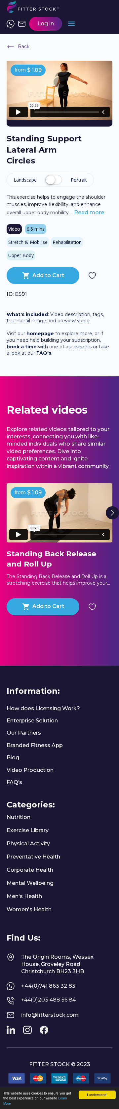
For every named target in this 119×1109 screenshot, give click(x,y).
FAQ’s (14, 782)
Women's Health (29, 909)
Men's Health (24, 896)
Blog (13, 757)
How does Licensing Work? (43, 708)
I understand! (97, 1094)
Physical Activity (28, 843)
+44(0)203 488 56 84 (48, 1000)
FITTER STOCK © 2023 (59, 1064)
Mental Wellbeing (30, 883)
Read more (88, 212)
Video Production (30, 770)
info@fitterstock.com (50, 1015)
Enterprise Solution (32, 720)
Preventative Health (33, 857)
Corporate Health (30, 870)
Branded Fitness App (35, 745)
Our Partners (24, 733)
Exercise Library (28, 830)
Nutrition (18, 817)
